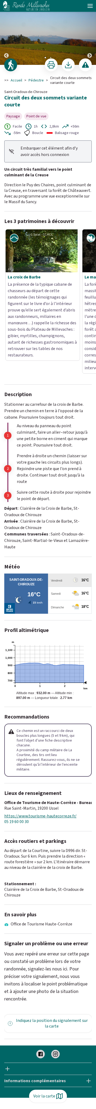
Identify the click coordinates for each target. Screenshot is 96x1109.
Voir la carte (44, 1096)
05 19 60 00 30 (16, 750)
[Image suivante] (89, 33)
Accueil (16, 80)
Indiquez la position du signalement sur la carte (52, 951)
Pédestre (36, 80)
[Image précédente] (6, 33)
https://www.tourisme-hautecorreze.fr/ (40, 744)
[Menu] (90, 6)
